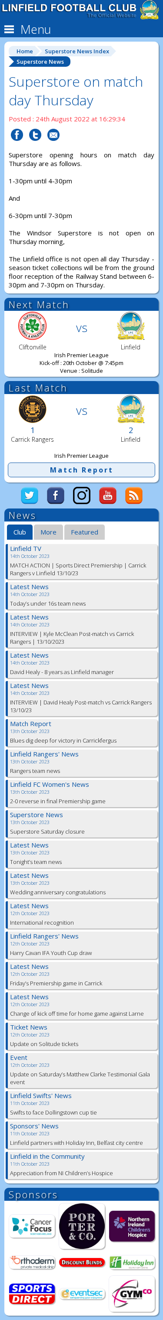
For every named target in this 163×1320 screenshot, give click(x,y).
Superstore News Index (77, 51)
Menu (34, 29)
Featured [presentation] (84, 532)
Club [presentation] (19, 532)
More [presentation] (48, 532)
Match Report (81, 470)
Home (25, 51)
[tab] (20, 532)
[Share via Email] (53, 146)
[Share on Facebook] (17, 146)
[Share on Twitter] (35, 146)
